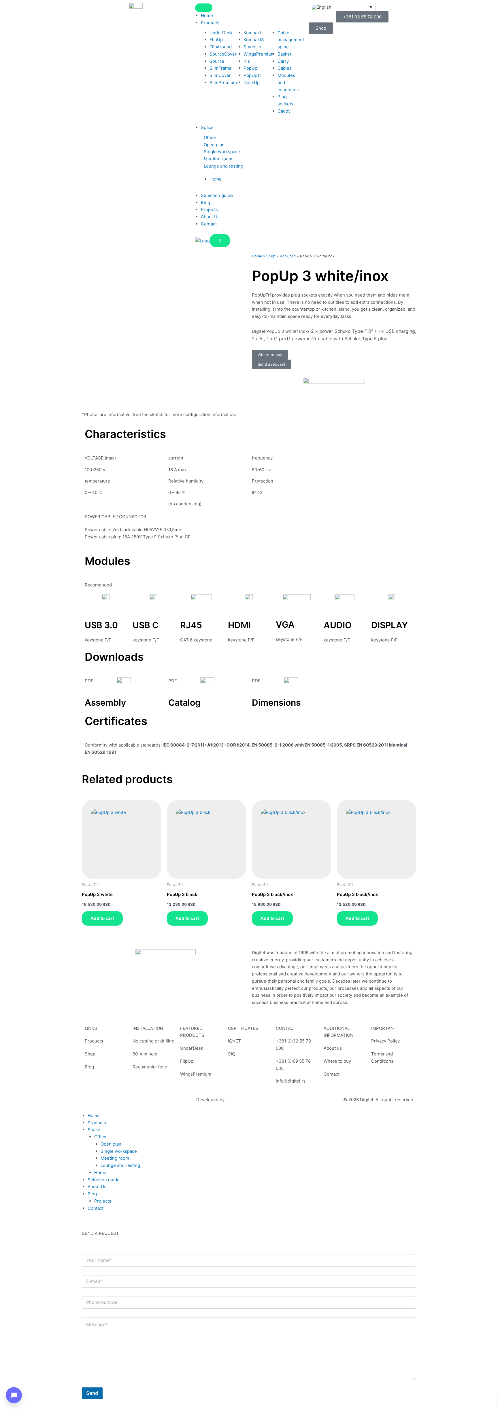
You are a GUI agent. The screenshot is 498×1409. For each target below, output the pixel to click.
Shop (271, 256)
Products (210, 22)
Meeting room (218, 159)
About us (333, 1048)
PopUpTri (288, 256)
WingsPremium (195, 1074)
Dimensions (276, 702)
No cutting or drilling (153, 1041)
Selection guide (217, 195)
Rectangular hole (150, 1067)
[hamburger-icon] (203, 7)
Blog (205, 202)
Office (210, 137)
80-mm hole (145, 1054)
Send (92, 1393)
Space (207, 127)
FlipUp (186, 1061)
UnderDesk (191, 1048)
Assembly (105, 702)
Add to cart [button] (102, 918)
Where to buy (337, 1061)
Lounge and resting (223, 166)
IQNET (234, 1041)
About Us (210, 216)
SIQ (231, 1054)
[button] (252, 137)
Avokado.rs (238, 1099)
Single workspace (222, 151)
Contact (209, 224)
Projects (209, 209)
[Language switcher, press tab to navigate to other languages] (342, 7)
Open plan (214, 144)
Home (207, 15)
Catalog (184, 702)
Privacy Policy (385, 1041)
